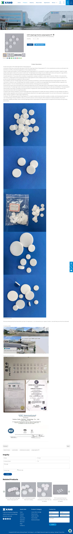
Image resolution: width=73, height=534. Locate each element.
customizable (15, 450)
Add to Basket (41, 44)
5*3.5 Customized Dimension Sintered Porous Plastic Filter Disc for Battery (60, 499)
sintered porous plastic (25, 450)
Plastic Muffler (34, 518)
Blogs (21, 523)
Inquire (30, 44)
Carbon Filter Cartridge (36, 512)
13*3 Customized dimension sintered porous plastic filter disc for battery (44, 499)
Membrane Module (35, 519)
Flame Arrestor (7, 450)
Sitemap (56, 532)
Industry (32, 2)
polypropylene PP (35, 450)
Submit (7, 474)
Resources (54, 2)
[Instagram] (10, 519)
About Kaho (39, 2)
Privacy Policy (61, 532)
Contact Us (22, 525)
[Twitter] (6, 519)
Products (25, 2)
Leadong (52, 532)
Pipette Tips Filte (35, 516)
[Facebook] (3, 519)
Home (19, 2)
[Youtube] (8, 519)
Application (47, 2)
